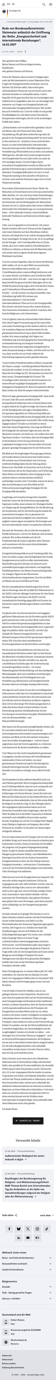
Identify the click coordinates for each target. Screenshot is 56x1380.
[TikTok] (47, 1229)
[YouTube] (29, 1238)
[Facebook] (10, 1229)
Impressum (7, 1355)
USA (45, 630)
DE (3, 4)
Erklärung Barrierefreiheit (13, 1367)
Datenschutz (7, 1359)
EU (30, 369)
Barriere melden (9, 1363)
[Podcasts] (38, 1238)
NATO (9, 593)
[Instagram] (38, 1229)
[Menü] (51, 4)
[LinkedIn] (19, 1238)
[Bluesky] (19, 1229)
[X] (29, 1229)
